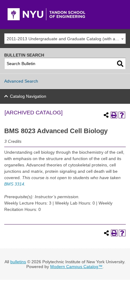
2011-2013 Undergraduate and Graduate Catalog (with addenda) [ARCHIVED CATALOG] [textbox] (66, 38)
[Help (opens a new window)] (122, 115)
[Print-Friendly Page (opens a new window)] (114, 115)
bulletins (18, 261)
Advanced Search (21, 81)
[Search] (120, 64)
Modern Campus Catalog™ (76, 266)
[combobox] (65, 38)
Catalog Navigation (28, 96)
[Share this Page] (106, 115)
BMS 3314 (14, 184)
